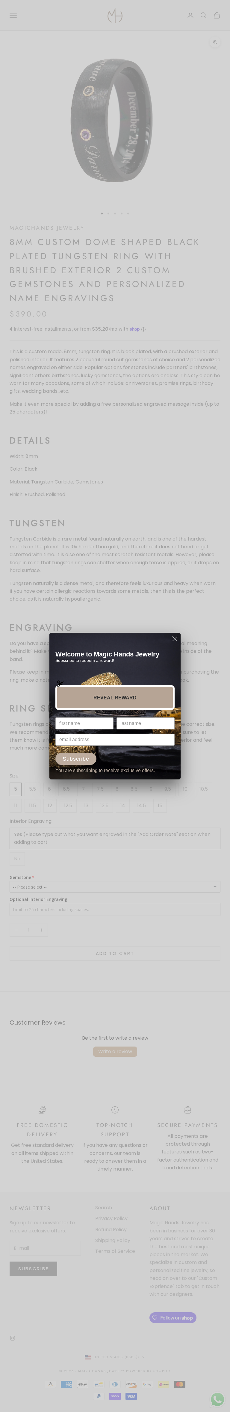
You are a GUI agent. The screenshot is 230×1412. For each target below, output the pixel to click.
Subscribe (76, 759)
